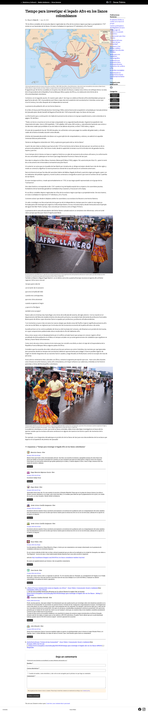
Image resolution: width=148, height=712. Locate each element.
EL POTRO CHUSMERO (117, 70)
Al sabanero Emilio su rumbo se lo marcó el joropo (117, 21)
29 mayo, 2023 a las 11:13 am (34, 526)
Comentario (31, 676)
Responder (29, 466)
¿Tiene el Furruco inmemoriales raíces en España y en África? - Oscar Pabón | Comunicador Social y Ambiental (62, 588)
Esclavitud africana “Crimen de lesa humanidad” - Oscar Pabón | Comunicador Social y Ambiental (58, 642)
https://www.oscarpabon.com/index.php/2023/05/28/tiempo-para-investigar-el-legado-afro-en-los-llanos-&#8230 (65, 646)
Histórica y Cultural (29, 2)
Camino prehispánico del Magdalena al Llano (117, 27)
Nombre (30, 663)
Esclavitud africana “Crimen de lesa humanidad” (116, 42)
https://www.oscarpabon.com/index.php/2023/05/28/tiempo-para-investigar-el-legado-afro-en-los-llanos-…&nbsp (63, 593)
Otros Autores (56, 2)
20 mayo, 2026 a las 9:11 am (35, 644)
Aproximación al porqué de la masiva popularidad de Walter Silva (117, 75)
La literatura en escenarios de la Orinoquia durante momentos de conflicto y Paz (117, 64)
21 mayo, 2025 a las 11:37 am (34, 629)
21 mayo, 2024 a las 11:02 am (34, 573)
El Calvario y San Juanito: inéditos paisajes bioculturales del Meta (117, 49)
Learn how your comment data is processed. (58, 703)
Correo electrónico (33, 668)
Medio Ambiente (43, 2)
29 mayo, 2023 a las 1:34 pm (33, 544)
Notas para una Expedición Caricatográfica (115, 56)
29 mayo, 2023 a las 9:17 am (33, 490)
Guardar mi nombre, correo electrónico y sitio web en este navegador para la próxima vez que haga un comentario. (60, 673)
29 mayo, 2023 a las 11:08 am (34, 508)
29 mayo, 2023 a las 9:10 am (33, 475)
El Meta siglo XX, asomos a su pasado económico (116, 32)
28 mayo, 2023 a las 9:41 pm (33, 455)
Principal (114, 107)
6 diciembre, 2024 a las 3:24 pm (37, 590)
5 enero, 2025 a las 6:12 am (33, 600)
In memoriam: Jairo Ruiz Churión (117, 37)
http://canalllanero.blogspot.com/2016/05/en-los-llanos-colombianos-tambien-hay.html (58, 557)
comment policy (86, 690)
